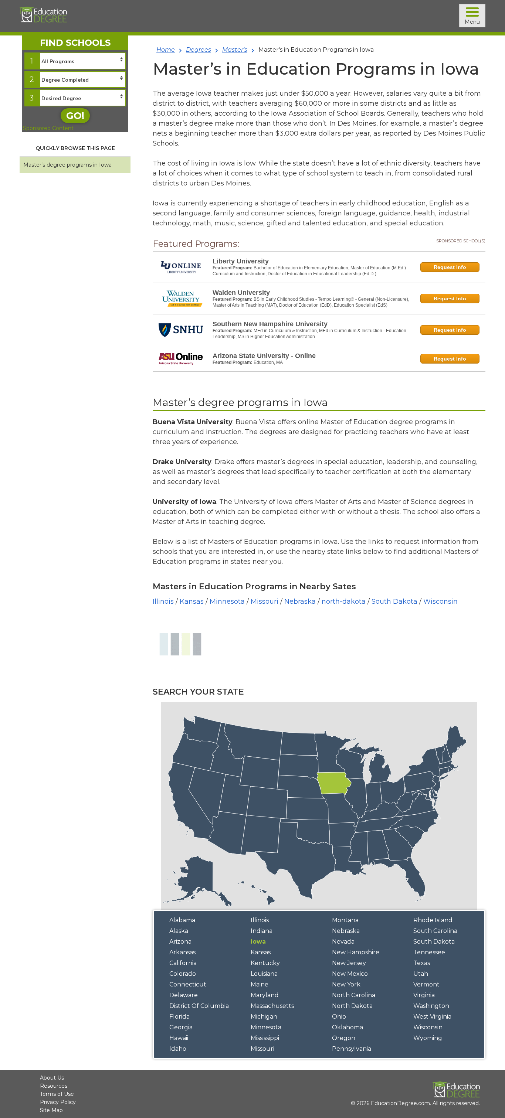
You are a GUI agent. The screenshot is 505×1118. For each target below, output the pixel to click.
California (183, 963)
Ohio (339, 1016)
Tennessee (429, 952)
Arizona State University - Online (264, 355)
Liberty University (241, 261)
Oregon (343, 1038)
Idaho (177, 1048)
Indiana (261, 930)
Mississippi (265, 1038)
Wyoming (427, 1038)
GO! (75, 116)
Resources (53, 1086)
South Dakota (394, 601)
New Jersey (349, 963)
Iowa (258, 941)
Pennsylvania (351, 1048)
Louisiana (264, 973)
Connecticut (187, 984)
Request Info (450, 267)
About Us (52, 1077)
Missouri (264, 601)
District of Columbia (199, 1005)
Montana (345, 920)
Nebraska (300, 601)
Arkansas (182, 952)
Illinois (163, 601)
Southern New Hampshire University (270, 324)
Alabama (182, 920)
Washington (431, 1005)
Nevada (343, 941)
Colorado (182, 973)
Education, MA (268, 362)
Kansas (192, 601)
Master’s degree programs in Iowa (67, 164)
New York (346, 984)
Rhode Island (433, 920)
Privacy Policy (58, 1102)
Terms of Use (57, 1094)
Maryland (265, 995)
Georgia (181, 1027)
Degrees (198, 49)
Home (165, 49)
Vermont (426, 984)
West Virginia (432, 1016)
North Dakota (352, 1005)
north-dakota (344, 601)
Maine (259, 984)
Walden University (241, 292)
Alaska (178, 930)
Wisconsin (440, 601)
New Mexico (350, 973)
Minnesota (227, 601)
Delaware (183, 995)
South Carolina (435, 930)
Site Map (51, 1110)
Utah (420, 973)
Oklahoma (347, 1027)
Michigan (264, 1016)
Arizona (180, 941)
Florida (179, 1016)
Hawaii (178, 1038)
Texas (421, 963)
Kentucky (265, 963)
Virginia (424, 995)
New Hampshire (355, 952)
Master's (234, 49)
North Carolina (353, 995)
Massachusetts (272, 1005)
